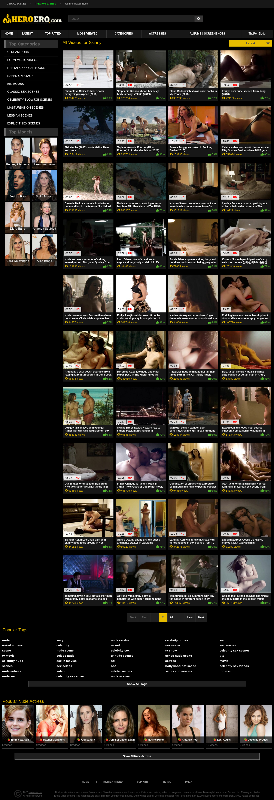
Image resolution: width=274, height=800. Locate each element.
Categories (124, 33)
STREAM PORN (18, 52)
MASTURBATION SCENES (25, 107)
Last (190, 617)
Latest (27, 33)
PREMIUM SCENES (45, 3)
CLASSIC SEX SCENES (23, 91)
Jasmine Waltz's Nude (76, 3)
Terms (167, 781)
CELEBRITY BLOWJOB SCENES (29, 99)
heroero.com (35, 792)
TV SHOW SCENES (15, 3)
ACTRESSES (157, 33)
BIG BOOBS (15, 83)
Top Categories (24, 44)
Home (9, 33)
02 (171, 617)
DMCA (188, 781)
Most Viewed (87, 33)
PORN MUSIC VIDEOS (22, 60)
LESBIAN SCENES (20, 115)
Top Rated (53, 33)
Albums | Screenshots (207, 33)
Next (201, 617)
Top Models (21, 132)
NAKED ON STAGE (20, 75)
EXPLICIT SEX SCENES (23, 123)
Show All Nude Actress (137, 756)
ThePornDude (257, 33)
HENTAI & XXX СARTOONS (26, 68)
